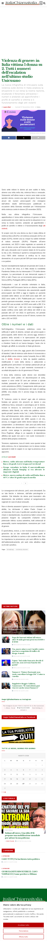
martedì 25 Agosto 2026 (20, 679)
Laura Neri (7, 107)
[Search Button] (44, 3)
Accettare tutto (23, 925)
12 (17, 774)
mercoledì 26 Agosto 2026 (12, 632)
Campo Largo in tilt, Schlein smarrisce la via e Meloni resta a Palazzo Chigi (22, 628)
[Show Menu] (3, 3)
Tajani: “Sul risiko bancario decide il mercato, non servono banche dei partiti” (27, 663)
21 (30, 779)
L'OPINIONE (6, 856)
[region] (23, 921)
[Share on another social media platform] (38, 137)
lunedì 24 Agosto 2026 (10, 862)
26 (17, 783)
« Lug (4, 792)
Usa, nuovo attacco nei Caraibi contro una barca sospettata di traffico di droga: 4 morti (28, 651)
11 (11, 774)
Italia (38, 107)
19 (17, 779)
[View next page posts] (25, 483)
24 (5, 783)
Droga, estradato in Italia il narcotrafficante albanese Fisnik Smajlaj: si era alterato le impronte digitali (24, 469)
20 (23, 779)
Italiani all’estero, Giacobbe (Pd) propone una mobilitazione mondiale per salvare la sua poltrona (22, 835)
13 (23, 774)
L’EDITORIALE (9, 830)
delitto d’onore (14, 359)
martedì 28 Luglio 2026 (23, 841)
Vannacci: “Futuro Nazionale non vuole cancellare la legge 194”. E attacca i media (28, 674)
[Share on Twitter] (24, 137)
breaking (10, 549)
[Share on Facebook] (9, 137)
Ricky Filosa (10, 841)
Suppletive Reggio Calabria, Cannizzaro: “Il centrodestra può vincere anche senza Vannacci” (26, 686)
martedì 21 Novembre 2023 (24, 107)
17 (5, 779)
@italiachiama (24, 708)
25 (11, 783)
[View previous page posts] (21, 483)
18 (11, 779)
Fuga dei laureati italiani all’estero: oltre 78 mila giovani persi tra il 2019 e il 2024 (28, 640)
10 (5, 774)
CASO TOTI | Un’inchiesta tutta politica (21, 859)
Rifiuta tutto (23, 937)
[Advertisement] (23, 32)
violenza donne (22, 549)
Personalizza (23, 931)
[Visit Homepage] (23, 3)
